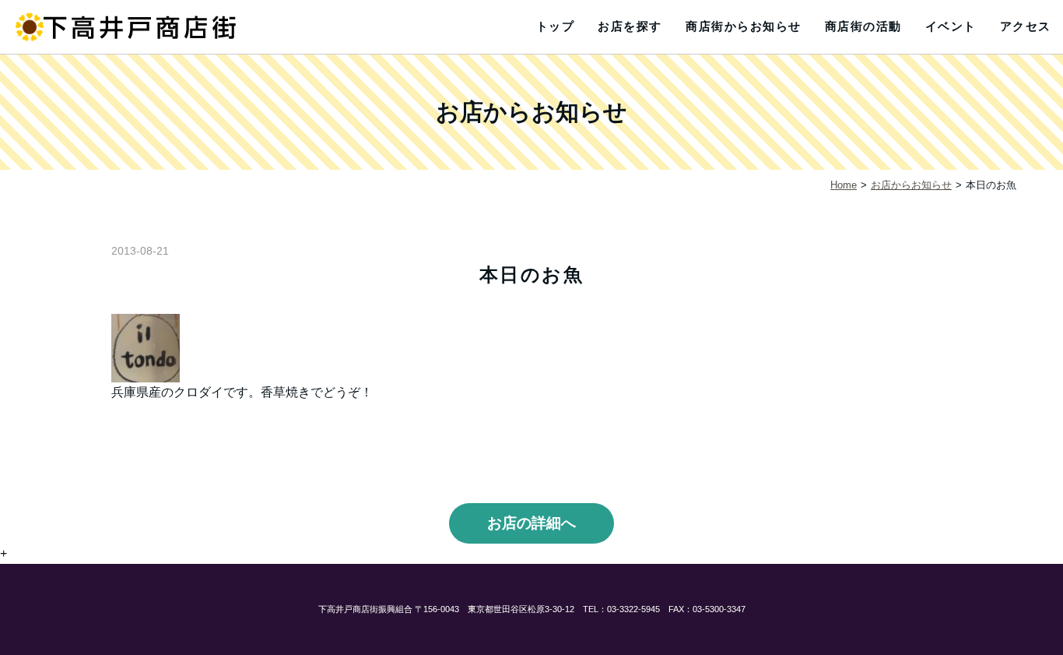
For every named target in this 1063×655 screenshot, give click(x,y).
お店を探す (630, 26)
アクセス (1025, 26)
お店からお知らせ (911, 185)
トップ (555, 26)
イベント (951, 26)
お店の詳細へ (531, 523)
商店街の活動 (863, 26)
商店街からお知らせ (744, 26)
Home (843, 185)
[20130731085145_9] (145, 347)
